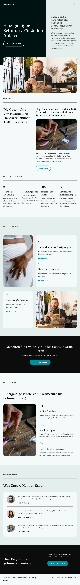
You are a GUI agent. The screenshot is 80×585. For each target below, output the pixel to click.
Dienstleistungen (24, 578)
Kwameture (9, 4)
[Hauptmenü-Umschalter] (74, 4)
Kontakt (6, 580)
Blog (34, 578)
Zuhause (6, 578)
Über (14, 578)
